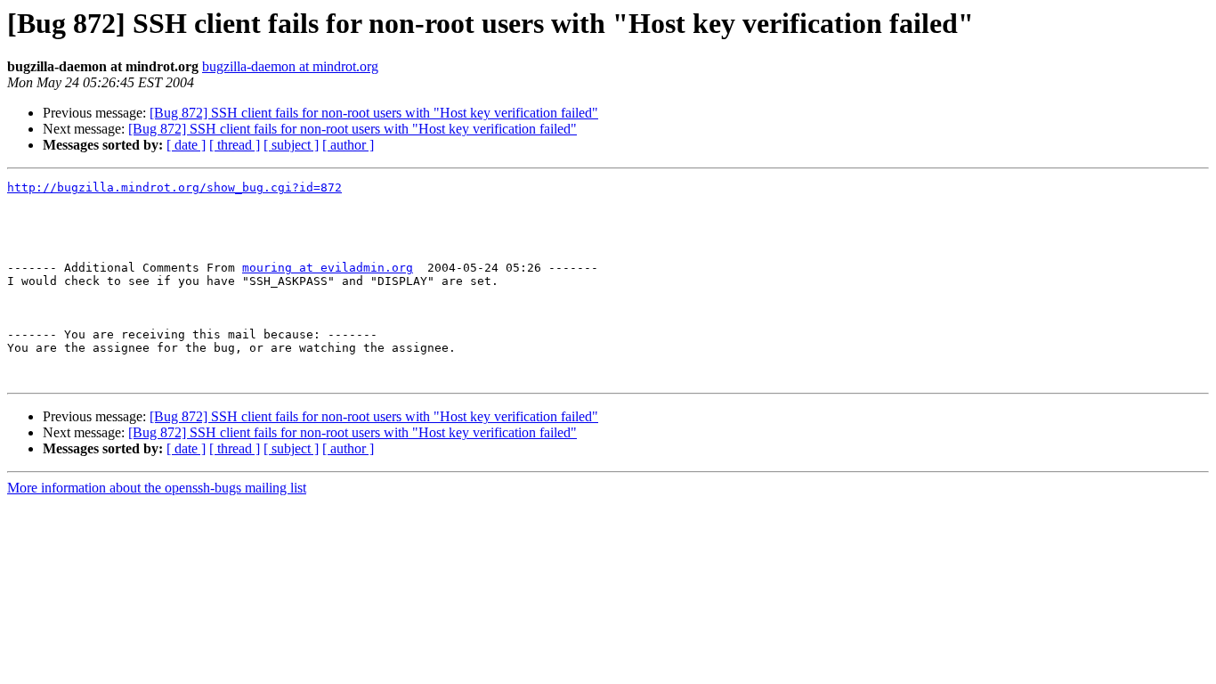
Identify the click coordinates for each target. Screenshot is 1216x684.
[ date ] (186, 144)
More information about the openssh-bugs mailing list (156, 487)
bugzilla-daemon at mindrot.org (290, 66)
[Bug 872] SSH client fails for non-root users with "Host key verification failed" (374, 112)
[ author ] (348, 144)
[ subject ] (291, 144)
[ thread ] (234, 144)
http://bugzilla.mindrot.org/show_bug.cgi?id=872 (174, 187)
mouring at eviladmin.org (327, 267)
